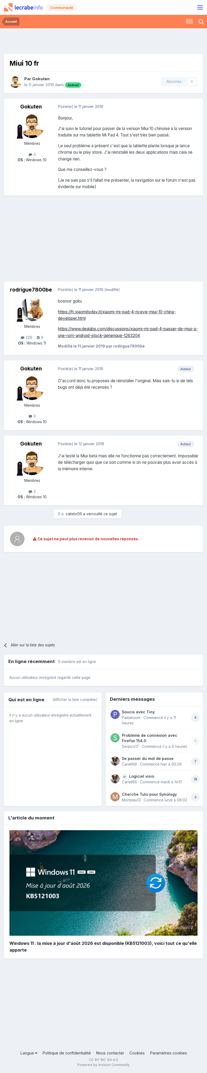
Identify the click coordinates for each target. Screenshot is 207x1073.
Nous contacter (110, 1053)
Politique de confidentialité (66, 1053)
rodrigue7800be (31, 290)
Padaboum (131, 718)
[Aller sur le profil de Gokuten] (15, 82)
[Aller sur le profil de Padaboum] (115, 714)
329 (28, 337)
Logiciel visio (141, 776)
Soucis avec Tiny (138, 712)
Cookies (137, 1053)
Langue (27, 1053)
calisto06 (74, 514)
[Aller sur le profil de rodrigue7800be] (32, 309)
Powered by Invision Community (103, 1065)
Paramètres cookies (168, 1053)
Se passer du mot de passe (148, 758)
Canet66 (129, 764)
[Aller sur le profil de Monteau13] (115, 796)
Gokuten (41, 78)
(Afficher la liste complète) (74, 699)
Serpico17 (130, 746)
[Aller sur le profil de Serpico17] (115, 737)
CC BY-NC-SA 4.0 (103, 1060)
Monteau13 (131, 800)
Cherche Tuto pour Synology (149, 794)
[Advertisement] (103, 40)
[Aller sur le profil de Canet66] (115, 761)
